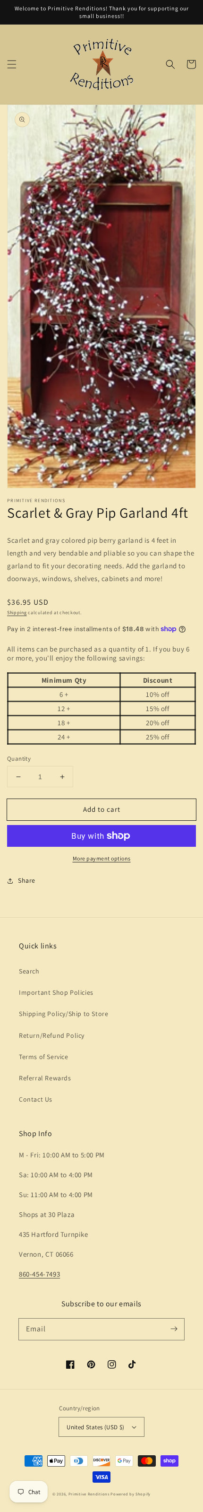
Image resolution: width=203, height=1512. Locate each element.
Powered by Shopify (130, 1493)
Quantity (19, 759)
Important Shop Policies (56, 992)
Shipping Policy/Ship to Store (63, 1013)
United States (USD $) (95, 1427)
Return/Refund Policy (52, 1035)
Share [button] (26, 880)
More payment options (102, 858)
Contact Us (35, 1099)
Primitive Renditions (89, 1493)
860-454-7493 (39, 1273)
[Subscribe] (173, 1329)
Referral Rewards (45, 1078)
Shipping (17, 612)
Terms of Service (43, 1056)
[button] (11, 64)
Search (29, 971)
